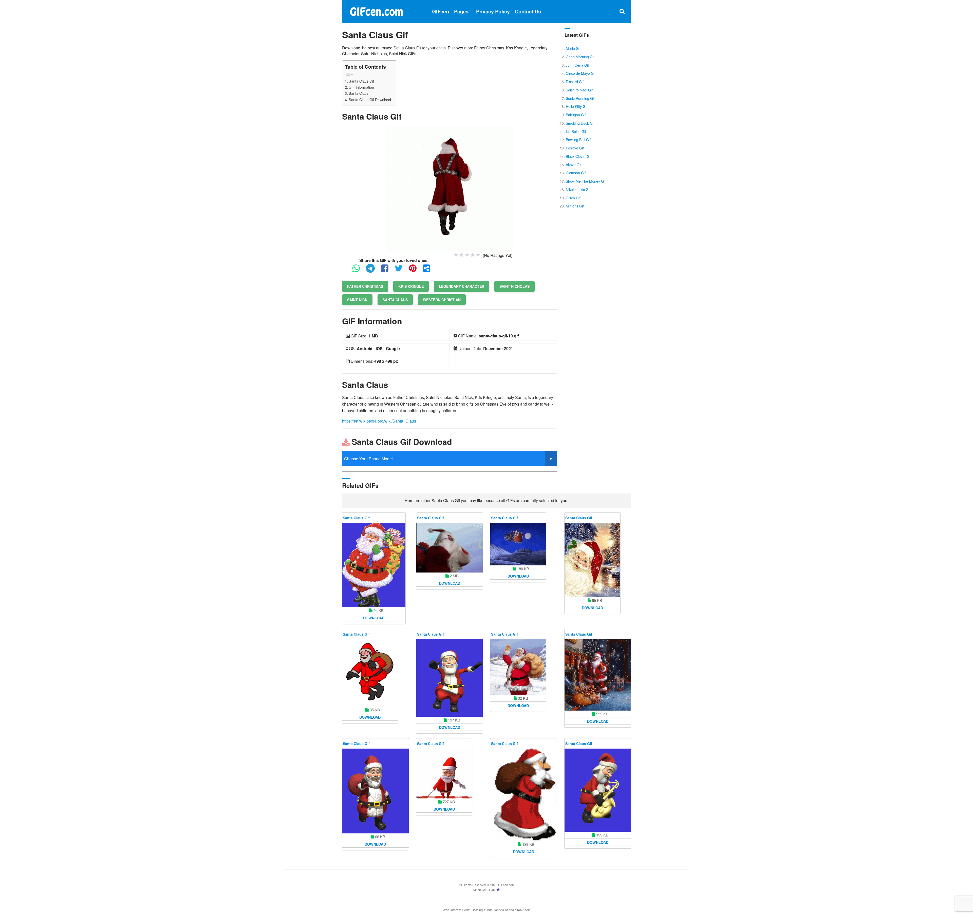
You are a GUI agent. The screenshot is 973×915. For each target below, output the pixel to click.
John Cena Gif (577, 65)
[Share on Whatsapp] (358, 270)
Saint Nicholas (514, 286)
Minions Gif (575, 205)
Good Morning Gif (580, 56)
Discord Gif (575, 81)
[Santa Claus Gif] (449, 188)
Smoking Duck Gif (580, 123)
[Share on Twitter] (401, 270)
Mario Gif (573, 48)
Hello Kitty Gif (576, 106)
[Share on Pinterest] (415, 270)
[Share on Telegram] (373, 270)
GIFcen (440, 11)
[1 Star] (455, 254)
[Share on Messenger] (429, 270)
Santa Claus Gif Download (370, 99)
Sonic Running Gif (580, 98)
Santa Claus (358, 93)
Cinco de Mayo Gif (580, 73)
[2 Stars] (461, 254)
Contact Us (528, 11)
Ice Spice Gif (576, 131)
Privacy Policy (493, 11)
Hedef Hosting (472, 909)
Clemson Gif (576, 172)
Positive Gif (575, 147)
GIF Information (361, 87)
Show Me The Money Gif (586, 181)
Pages (461, 11)
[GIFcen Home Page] (376, 11)
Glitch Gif (573, 197)
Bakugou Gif (576, 114)
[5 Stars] (478, 254)
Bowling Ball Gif (578, 139)
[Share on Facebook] (387, 270)
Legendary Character (461, 286)
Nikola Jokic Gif (578, 189)
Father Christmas (365, 286)
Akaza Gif (573, 164)
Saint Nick (357, 299)
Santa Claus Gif (361, 81)
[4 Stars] (472, 254)
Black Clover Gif (578, 156)
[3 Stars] (467, 254)
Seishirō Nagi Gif (579, 89)
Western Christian (442, 299)
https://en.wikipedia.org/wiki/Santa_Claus (379, 421)
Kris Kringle (411, 286)
